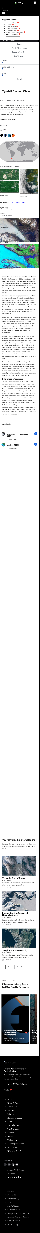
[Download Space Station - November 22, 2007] (35, 434)
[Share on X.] (1, 135)
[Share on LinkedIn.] (9, 135)
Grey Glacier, (10, 326)
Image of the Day (19, 52)
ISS (13, 202)
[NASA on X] (13, 1164)
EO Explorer (19, 56)
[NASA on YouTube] (16, 1164)
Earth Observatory (19, 48)
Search (19, 79)
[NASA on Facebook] (5, 1164)
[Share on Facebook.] (5, 135)
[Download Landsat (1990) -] (35, 445)
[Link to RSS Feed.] (13, 135)
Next (22, 967)
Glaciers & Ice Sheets (6, 215)
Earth (19, 44)
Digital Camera (20, 202)
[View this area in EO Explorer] (19, 151)
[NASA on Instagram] (9, 1164)
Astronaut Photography (7, 209)
